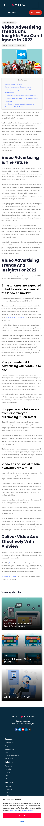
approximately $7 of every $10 (15, 317)
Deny (22, 821)
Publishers (8, 766)
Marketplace (9, 758)
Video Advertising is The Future (12, 84)
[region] (22, 811)
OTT (6, 778)
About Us (8, 786)
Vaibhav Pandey (8, 45)
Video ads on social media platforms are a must (19, 104)
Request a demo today (9, 576)
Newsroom (8, 789)
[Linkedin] (26, 729)
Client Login (11, 12)
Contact (7, 795)
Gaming (7, 772)
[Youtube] (23, 729)
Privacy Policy (14, 810)
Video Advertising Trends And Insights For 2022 (17, 87)
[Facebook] (16, 729)
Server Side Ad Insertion (12, 755)
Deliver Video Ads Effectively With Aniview (15, 107)
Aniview (11, 563)
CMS (6, 752)
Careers (7, 792)
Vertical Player (9, 749)
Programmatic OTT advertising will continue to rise (20, 95)
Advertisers (8, 769)
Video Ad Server (10, 743)
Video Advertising (9, 22)
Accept (22, 815)
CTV (6, 775)
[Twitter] (19, 729)
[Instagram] (29, 729)
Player (7, 746)
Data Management (28, 810)
